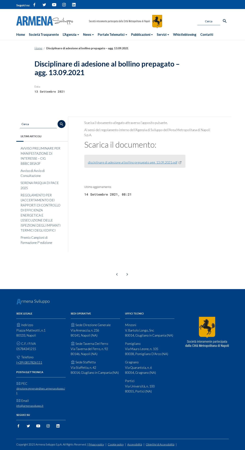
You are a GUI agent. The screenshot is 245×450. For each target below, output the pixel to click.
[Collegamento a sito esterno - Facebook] (34, 6)
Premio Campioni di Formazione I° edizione (36, 240)
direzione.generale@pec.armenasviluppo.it (40, 390)
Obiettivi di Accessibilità (160, 444)
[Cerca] (225, 21)
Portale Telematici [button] (111, 34)
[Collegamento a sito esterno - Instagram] (64, 6)
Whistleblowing (184, 34)
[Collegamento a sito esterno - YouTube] (54, 6)
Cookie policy (116, 444)
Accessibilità (134, 444)
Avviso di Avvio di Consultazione (33, 173)
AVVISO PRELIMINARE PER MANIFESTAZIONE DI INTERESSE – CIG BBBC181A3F (40, 155)
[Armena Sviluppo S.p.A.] (44, 20)
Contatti (206, 34)
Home (20, 34)
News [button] (87, 34)
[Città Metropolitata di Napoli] (125, 21)
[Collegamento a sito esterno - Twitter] (44, 6)
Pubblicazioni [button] (140, 34)
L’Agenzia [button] (69, 34)
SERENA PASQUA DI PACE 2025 (40, 185)
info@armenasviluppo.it (29, 405)
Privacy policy (96, 444)
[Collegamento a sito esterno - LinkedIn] (74, 6)
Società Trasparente (44, 34)
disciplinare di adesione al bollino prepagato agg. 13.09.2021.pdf (132, 162)
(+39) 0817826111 (29, 362)
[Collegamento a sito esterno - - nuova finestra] (207, 332)
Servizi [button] (161, 34)
